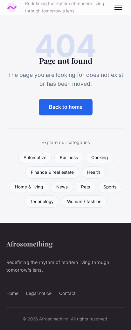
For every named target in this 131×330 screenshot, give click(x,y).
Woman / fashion (84, 201)
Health (93, 172)
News (62, 186)
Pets (85, 186)
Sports (109, 186)
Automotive (35, 157)
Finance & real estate (52, 172)
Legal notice (39, 293)
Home (12, 293)
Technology (42, 201)
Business (69, 157)
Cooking (99, 157)
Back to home (65, 107)
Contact (67, 293)
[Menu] (118, 7)
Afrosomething (29, 243)
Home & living (29, 186)
